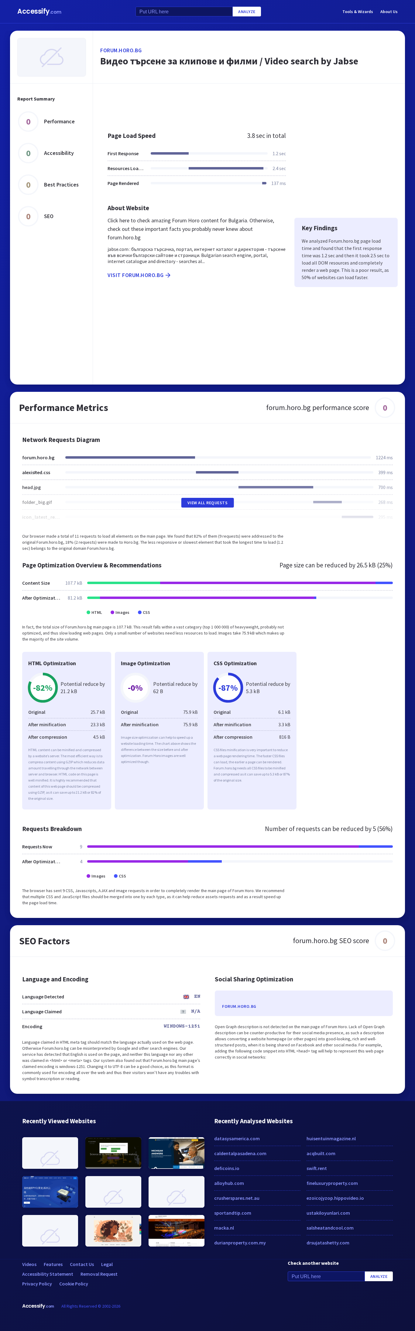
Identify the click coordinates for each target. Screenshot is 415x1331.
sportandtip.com (232, 1213)
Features (53, 1264)
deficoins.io (226, 1168)
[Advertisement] (249, 104)
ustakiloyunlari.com (328, 1213)
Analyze (247, 11)
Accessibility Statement (47, 1274)
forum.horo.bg (121, 50)
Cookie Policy (73, 1284)
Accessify (39, 11)
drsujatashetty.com (328, 1243)
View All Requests (207, 502)
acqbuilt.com (321, 1153)
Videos (29, 1264)
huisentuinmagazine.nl (331, 1138)
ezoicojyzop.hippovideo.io (335, 1198)
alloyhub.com (229, 1183)
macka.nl (224, 1228)
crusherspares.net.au (236, 1198)
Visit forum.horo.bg (136, 275)
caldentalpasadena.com (240, 1153)
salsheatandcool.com (330, 1228)
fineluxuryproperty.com (332, 1183)
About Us (389, 11)
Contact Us (82, 1264)
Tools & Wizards (357, 11)
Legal (107, 1264)
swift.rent (317, 1168)
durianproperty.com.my (240, 1243)
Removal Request (99, 1274)
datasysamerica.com (237, 1138)
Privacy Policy (37, 1284)
